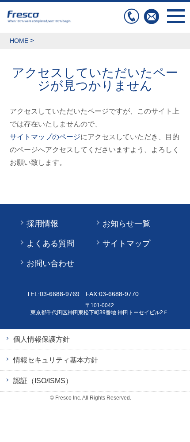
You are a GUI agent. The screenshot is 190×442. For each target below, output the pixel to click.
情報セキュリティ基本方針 (55, 360)
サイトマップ (126, 243)
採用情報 (42, 223)
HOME (19, 40)
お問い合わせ (151, 16)
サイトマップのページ (45, 137)
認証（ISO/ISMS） (42, 381)
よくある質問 (50, 243)
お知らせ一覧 (126, 223)
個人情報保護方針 (41, 339)
